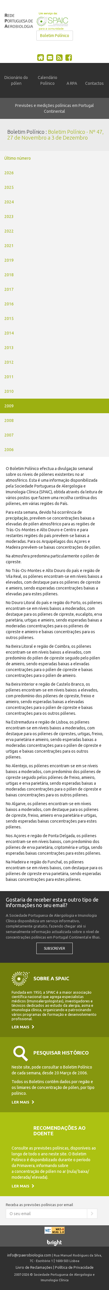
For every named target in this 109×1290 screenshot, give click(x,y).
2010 (9, 391)
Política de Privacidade (74, 1267)
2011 (9, 376)
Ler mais (21, 1027)
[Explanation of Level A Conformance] (54, 1233)
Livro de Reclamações (34, 1267)
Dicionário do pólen (16, 80)
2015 (9, 318)
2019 (9, 260)
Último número (17, 158)
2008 (9, 420)
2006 (9, 449)
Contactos (94, 83)
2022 (9, 231)
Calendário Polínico (47, 80)
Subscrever (54, 948)
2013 (9, 347)
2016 (9, 304)
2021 (9, 245)
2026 (9, 172)
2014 (9, 333)
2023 (9, 216)
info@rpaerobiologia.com (29, 1255)
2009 (9, 406)
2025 (9, 187)
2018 (9, 274)
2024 (9, 202)
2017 (9, 289)
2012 (9, 362)
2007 (9, 435)
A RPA (72, 83)
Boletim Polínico (54, 35)
